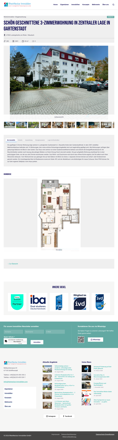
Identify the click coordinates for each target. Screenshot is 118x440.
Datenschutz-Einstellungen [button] (105, 434)
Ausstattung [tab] (28, 140)
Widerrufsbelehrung (69, 437)
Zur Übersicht (13, 264)
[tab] (9, 125)
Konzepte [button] (85, 4)
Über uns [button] (105, 4)
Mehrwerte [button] (96, 4)
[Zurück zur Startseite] (17, 4)
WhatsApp (96, 339)
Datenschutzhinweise (68, 434)
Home (55, 4)
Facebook (68, 416)
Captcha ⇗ (22, 343)
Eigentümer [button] (64, 4)
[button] (113, 4)
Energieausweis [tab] (40, 140)
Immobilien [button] (75, 4)
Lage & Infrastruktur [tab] (53, 140)
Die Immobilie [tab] (11, 140)
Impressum (56, 434)
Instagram (52, 416)
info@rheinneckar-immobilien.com (16, 382)
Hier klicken (17, 341)
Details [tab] (20, 140)
